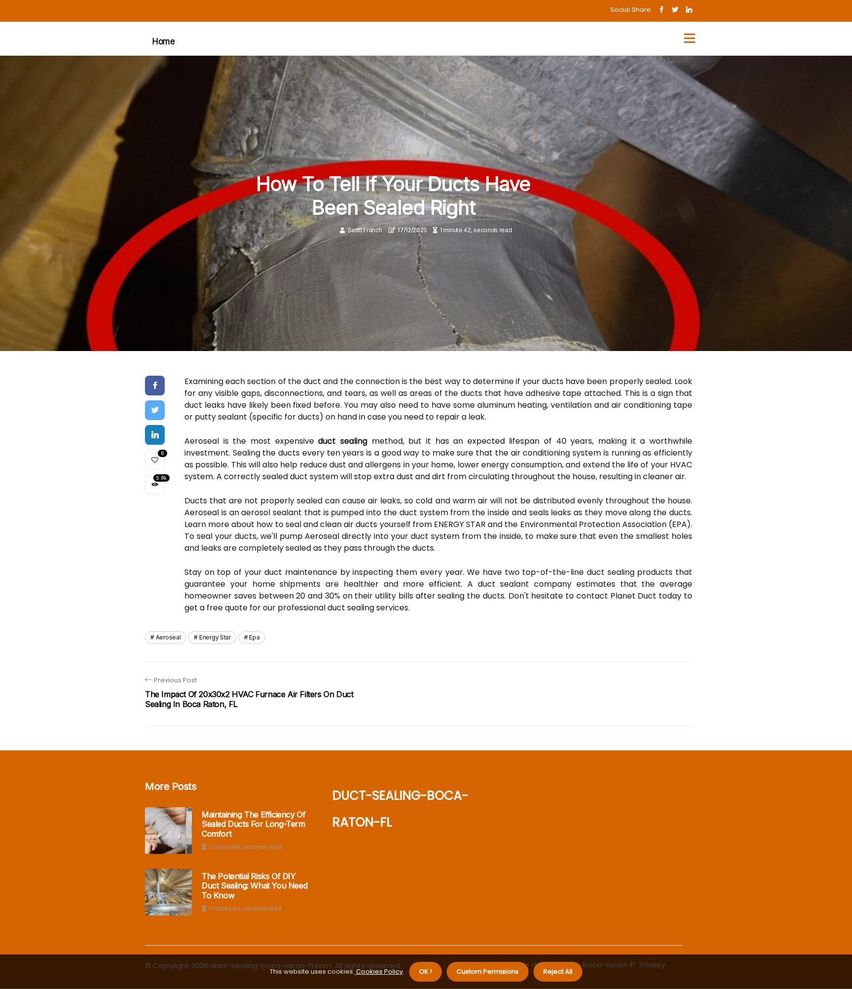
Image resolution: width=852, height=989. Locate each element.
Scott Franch (365, 230)
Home (163, 41)
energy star (215, 637)
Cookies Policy (379, 971)
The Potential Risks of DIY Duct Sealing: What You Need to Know (254, 886)
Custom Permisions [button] (488, 971)
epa (254, 637)
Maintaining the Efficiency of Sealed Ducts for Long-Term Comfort (253, 824)
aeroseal (168, 637)
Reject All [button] (557, 971)
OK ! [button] (425, 971)
